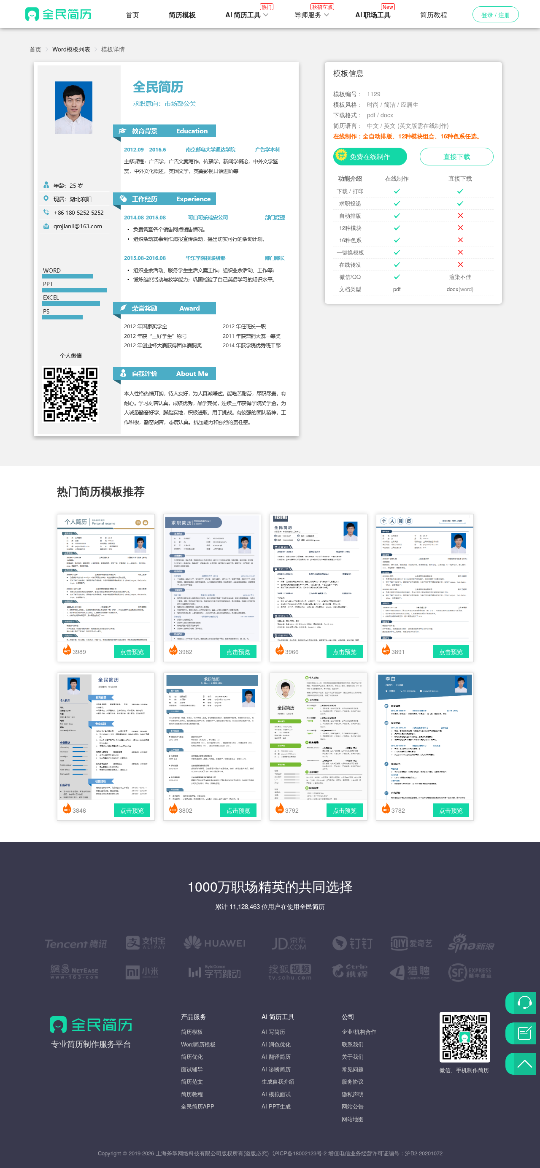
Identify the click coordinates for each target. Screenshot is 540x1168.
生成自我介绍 (278, 1081)
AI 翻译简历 (276, 1056)
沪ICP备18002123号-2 (300, 1153)
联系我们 (353, 1044)
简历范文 (192, 1081)
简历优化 (192, 1056)
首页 (132, 14)
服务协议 (353, 1081)
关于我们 (353, 1056)
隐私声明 (353, 1094)
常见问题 (353, 1069)
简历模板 (192, 1031)
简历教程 (433, 14)
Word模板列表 (71, 49)
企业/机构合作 (359, 1031)
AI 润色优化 (276, 1044)
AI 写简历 (273, 1031)
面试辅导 (192, 1069)
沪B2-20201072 (424, 1153)
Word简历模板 (198, 1044)
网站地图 (353, 1119)
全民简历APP (197, 1106)
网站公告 (353, 1106)
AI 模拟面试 (276, 1094)
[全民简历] (58, 14)
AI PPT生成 (276, 1106)
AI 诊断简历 (276, 1069)
